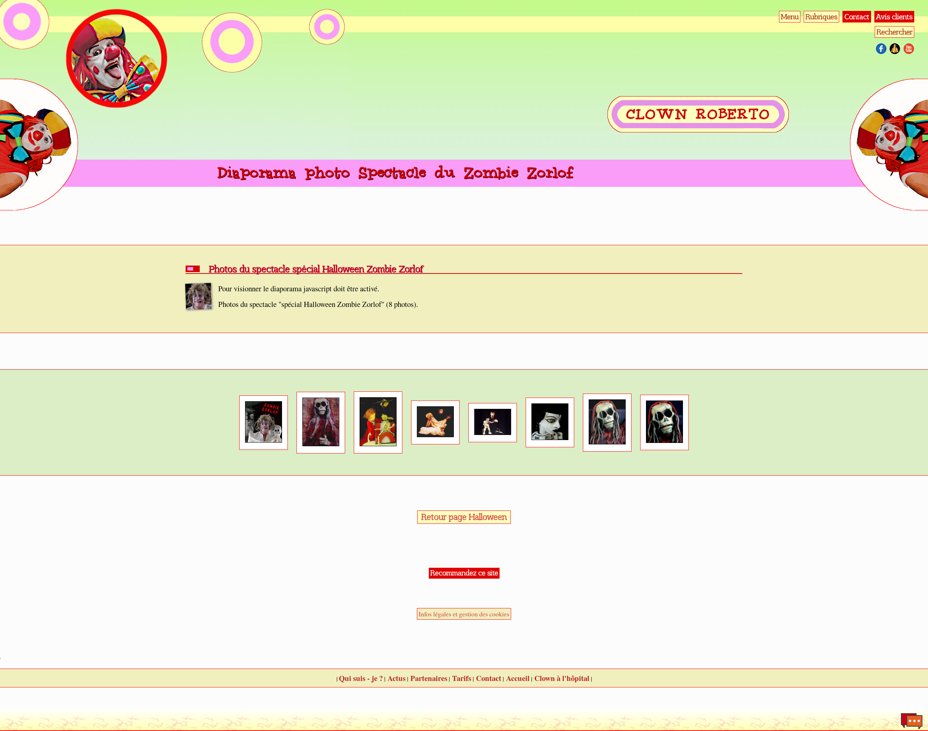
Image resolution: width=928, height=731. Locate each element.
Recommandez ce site (464, 572)
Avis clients (894, 16)
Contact (856, 16)
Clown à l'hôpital (561, 678)
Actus (397, 678)
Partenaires (428, 678)
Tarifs (461, 678)
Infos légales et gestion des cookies (464, 613)
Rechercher (894, 32)
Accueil (518, 678)
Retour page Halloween (464, 517)
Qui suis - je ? (361, 678)
